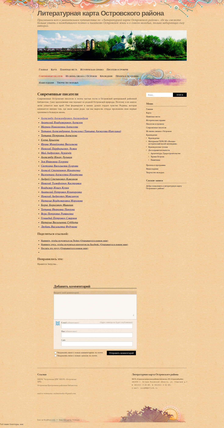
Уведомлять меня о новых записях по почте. (77, 356)
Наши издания (46, 82)
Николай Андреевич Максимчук (60, 196)
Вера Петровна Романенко (57, 213)
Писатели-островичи (117, 69)
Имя (69, 331)
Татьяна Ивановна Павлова (58, 209)
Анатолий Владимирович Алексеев (62, 122)
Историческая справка (92, 69)
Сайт (63, 340)
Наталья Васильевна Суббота (59, 222)
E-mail (70, 322)
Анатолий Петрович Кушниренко (61, 191)
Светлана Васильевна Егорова (59, 165)
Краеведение (106, 76)
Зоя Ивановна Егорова (54, 161)
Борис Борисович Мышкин (57, 204)
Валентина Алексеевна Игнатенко (62, 174)
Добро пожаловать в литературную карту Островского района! (164, 187)
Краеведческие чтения (158, 147)
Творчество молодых (67, 82)
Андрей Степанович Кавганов (59, 178)
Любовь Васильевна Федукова (59, 226)
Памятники (155, 159)
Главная (43, 69)
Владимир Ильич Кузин (55, 187)
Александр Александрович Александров (64, 118)
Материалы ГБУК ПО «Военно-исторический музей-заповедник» (162, 142)
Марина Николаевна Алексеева (59, 126)
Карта (54, 69)
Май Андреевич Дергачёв (56, 152)
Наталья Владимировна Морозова (62, 200)
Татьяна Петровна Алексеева (59, 135)
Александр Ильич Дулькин (56, 157)
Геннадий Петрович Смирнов (59, 218)
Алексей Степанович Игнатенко (60, 170)
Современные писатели (51, 76)
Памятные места (68, 69)
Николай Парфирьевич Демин (59, 148)
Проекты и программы (127, 76)
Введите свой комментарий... (67, 292)
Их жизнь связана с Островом (81, 76)
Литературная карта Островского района (100, 13)
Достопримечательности (159, 150)
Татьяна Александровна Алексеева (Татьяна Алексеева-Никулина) (81, 131)
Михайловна (59, 144)
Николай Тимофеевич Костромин (61, 183)
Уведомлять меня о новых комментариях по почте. (80, 353)
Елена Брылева (50, 139)
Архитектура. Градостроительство (166, 153)
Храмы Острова (157, 156)
